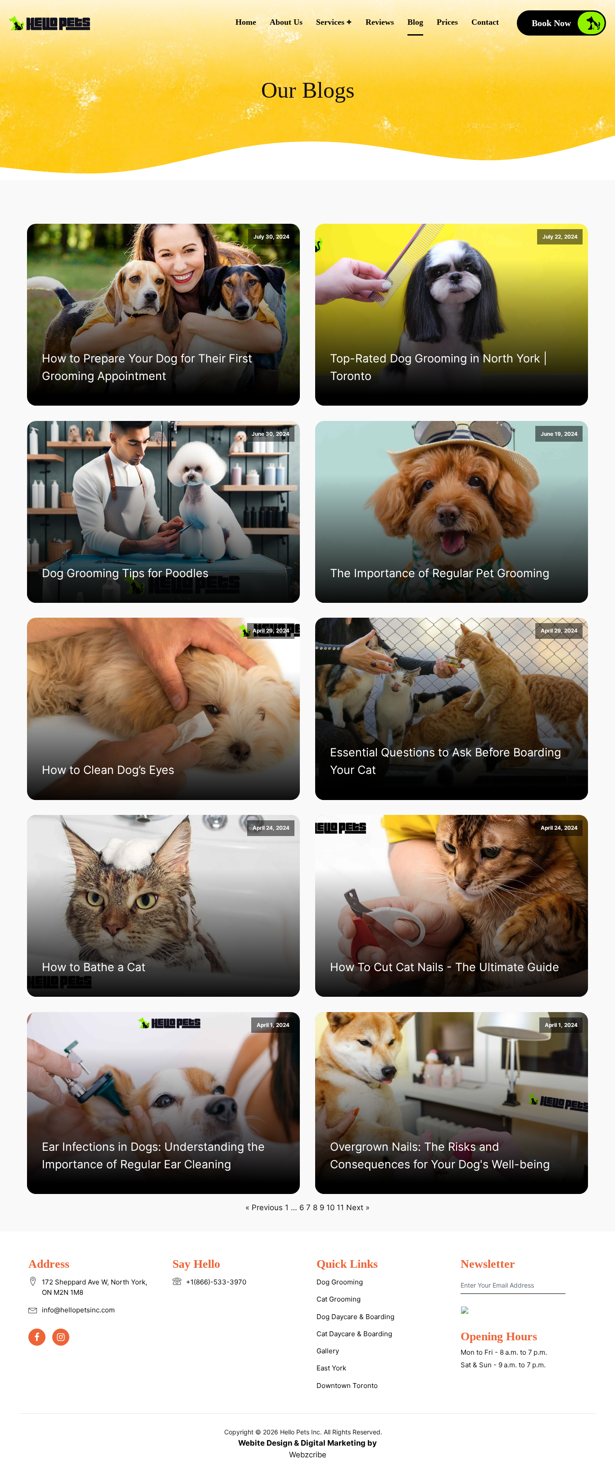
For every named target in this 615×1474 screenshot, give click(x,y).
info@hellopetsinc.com (78, 1310)
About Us (286, 22)
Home (245, 22)
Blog (415, 22)
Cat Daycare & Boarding (354, 1333)
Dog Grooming (340, 1282)
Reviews (380, 22)
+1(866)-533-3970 (216, 1282)
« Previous (264, 1207)
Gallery (328, 1351)
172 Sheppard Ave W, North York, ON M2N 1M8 (94, 1287)
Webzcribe (307, 1454)
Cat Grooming (339, 1299)
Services (330, 22)
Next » (358, 1207)
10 (330, 1207)
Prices (447, 22)
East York (331, 1368)
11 (340, 1207)
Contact (485, 22)
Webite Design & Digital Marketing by (307, 1442)
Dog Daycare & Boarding (355, 1316)
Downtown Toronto (347, 1385)
